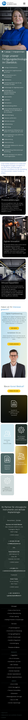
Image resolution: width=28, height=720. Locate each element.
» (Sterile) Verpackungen (14, 637)
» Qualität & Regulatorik (14, 640)
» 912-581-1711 (14, 568)
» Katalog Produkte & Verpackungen (14, 619)
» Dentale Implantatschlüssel (14, 677)
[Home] (2, 51)
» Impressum (4, 712)
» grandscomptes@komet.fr (14, 595)
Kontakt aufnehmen (14, 344)
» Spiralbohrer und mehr (14, 661)
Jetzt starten (14, 328)
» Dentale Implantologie (14, 702)
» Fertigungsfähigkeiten (14, 634)
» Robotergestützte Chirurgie (14, 696)
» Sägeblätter (14, 655)
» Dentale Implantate (14, 671)
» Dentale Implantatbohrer (14, 674)
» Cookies (3, 717)
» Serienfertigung (14, 643)
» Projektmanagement (14, 627)
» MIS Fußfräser (14, 664)
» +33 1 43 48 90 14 (13, 593)
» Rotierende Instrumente (14, 667)
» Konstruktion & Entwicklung (14, 631)
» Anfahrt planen (14, 535)
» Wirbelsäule (14, 693)
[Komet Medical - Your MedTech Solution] (4, 3)
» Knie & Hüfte (14, 684)
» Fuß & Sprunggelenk (14, 687)
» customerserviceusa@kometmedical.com (14, 571)
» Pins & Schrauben (14, 658)
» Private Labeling (14, 616)
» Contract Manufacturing (14, 613)
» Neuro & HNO (14, 699)
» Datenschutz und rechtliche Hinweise (11, 715)
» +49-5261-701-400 (14, 541)
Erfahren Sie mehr (13, 391)
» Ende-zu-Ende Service (14, 610)
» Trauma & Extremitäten (14, 690)
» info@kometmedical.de (14, 543)
